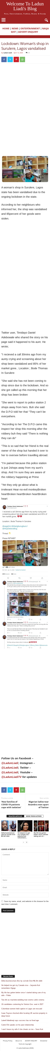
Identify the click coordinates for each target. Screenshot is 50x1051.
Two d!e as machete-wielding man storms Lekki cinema (22, 1000)
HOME (5, 28)
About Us (18, 1041)
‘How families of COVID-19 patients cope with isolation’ (11, 804)
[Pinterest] (16, 59)
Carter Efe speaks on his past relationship (17, 1025)
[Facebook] (4, 59)
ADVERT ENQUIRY (28, 31)
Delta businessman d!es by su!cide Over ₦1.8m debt (8, 834)
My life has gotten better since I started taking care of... (41, 834)
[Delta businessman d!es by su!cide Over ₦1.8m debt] (8, 825)
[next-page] (26, 842)
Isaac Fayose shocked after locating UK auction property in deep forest (24, 1014)
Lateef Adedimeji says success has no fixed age (20, 1020)
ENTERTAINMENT (30, 28)
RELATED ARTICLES (15, 816)
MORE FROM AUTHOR (33, 816)
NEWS (15, 28)
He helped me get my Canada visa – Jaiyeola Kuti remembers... (24, 835)
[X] (10, 59)
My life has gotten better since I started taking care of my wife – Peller (23, 994)
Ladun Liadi (7, 53)
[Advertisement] (25, 93)
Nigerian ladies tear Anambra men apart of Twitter (38, 804)
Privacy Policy (7, 1041)
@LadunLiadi (9, 763)
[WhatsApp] (22, 59)
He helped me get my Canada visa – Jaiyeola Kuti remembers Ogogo (20, 986)
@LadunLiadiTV (11, 776)
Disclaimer (43, 1041)
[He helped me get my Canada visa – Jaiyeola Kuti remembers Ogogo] (25, 825)
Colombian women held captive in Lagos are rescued (21, 1009)
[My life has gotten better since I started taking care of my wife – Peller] (41, 825)
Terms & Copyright (25, 1044)
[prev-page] (23, 842)
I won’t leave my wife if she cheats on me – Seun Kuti (22, 1029)
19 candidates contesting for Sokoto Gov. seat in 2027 (22, 1004)
